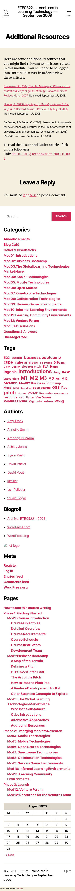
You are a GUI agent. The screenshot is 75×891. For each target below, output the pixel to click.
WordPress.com (18, 527)
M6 (51, 378)
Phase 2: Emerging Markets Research (33, 731)
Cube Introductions (26, 714)
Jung (56, 372)
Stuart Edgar (16, 498)
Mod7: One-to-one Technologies (32, 752)
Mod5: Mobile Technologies (28, 741)
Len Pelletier (16, 489)
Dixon (7, 366)
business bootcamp (42, 357)
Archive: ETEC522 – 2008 (26, 518)
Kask (66, 372)
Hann (54, 366)
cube (8, 362)
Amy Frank (15, 421)
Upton (30, 397)
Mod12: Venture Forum (21, 321)
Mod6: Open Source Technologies (34, 747)
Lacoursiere (11, 378)
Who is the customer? (28, 709)
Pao (64, 387)
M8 (58, 378)
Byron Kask (15, 455)
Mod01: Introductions (20, 255)
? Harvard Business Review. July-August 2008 (40, 109)
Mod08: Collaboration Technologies (32, 299)
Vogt (32, 401)
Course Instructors (26, 645)
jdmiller (12, 481)
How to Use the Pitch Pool (30, 683)
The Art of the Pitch (26, 677)
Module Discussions (19, 326)
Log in (8, 571)
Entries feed (13, 576)
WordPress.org (18, 536)
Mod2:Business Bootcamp (27, 656)
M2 (34, 378)
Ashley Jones (17, 447)
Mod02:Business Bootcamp (25, 261)
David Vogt (15, 472)
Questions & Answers (20, 331)
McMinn (10, 383)
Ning (16, 388)
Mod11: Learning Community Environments (37, 315)
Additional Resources (28, 725)
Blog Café (11, 244)
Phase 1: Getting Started (23, 613)
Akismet (20, 888)
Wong (59, 401)
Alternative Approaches (30, 720)
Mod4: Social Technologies (28, 736)
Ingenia (10, 372)
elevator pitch (31, 366)
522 (7, 358)
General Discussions (20, 250)
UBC (21, 397)
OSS (56, 387)
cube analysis (26, 362)
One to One (25, 388)
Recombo (45, 393)
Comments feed (16, 582)
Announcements (17, 239)
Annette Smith (17, 429)
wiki (39, 401)
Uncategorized (15, 337)
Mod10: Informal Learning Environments (35, 310)
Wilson (48, 401)
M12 (64, 378)
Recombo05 (61, 393)
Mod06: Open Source (20, 288)
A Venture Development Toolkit (35, 688)
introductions (35, 371)
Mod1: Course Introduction (28, 618)
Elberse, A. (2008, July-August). (22, 104)
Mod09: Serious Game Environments (32, 304)
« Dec (9, 855)
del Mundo (46, 362)
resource (10, 397)
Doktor (16, 366)
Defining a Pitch (23, 666)
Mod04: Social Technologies (26, 277)
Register (10, 565)
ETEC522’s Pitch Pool (27, 672)
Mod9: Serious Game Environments (35, 763)
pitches (21, 393)
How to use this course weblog (27, 608)
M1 (24, 378)
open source (41, 387)
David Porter (16, 464)
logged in (30, 195)
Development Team (26, 650)
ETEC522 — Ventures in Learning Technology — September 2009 (28, 875)
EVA (45, 366)
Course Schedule (24, 639)
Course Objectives (25, 623)
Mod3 (7, 387)
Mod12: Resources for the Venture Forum (39, 795)
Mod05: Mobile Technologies (26, 282)
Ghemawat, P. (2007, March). (21, 86)
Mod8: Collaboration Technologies (34, 758)
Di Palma (59, 362)
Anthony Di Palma (20, 438)
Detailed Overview (25, 628)
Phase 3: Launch (16, 784)
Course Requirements (28, 634)
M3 (43, 378)
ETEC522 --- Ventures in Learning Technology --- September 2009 (37, 11)
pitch (10, 392)
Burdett (16, 358)
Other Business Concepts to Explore (39, 694)
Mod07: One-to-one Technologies (30, 293)
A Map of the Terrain (27, 661)
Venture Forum (15, 401)
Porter (33, 393)
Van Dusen (43, 397)
